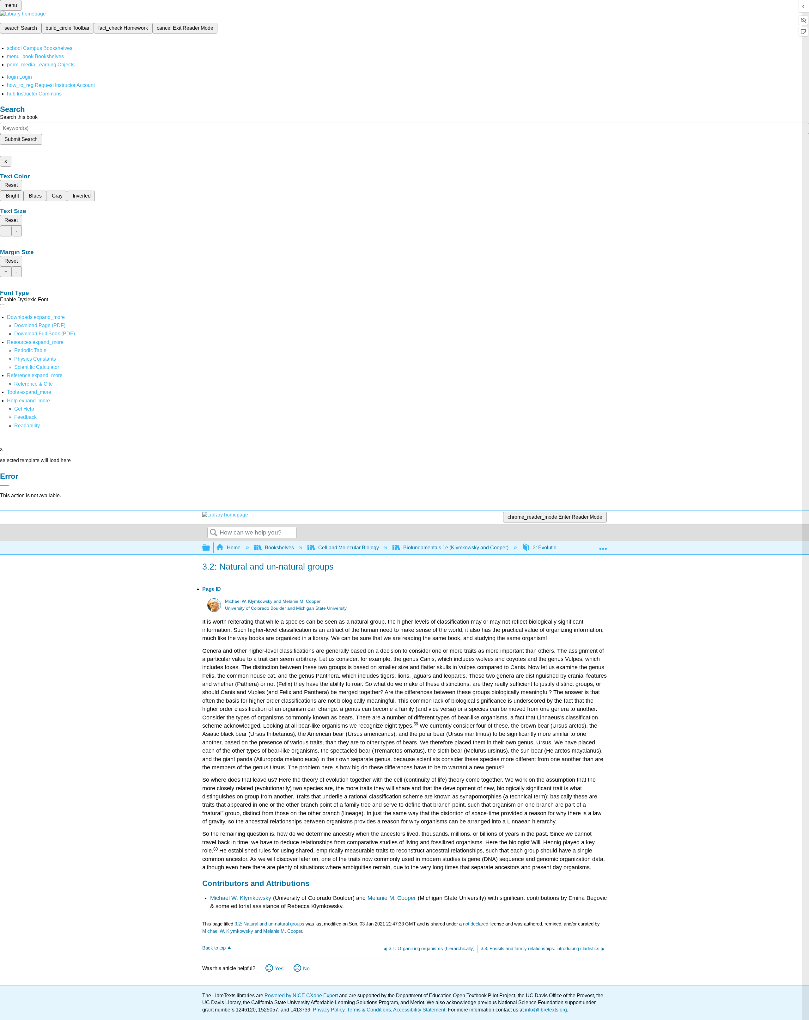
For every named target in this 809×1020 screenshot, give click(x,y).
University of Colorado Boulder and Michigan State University (286, 608)
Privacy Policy (328, 1009)
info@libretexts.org (545, 1009)
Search (213, 533)
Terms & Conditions (369, 1009)
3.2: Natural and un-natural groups (269, 923)
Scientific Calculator (36, 367)
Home (234, 547)
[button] (25, 417)
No (306, 968)
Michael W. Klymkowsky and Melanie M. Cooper (273, 601)
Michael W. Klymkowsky (240, 898)
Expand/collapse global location (603, 546)
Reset (11, 185)
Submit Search (21, 139)
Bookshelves (279, 547)
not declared (476, 923)
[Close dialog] (4, 485)
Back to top (214, 947)
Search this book (19, 117)
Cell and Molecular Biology (348, 547)
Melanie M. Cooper (392, 898)
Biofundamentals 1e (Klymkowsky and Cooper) (456, 547)
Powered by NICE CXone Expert (302, 995)
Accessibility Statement (419, 1009)
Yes (279, 968)
